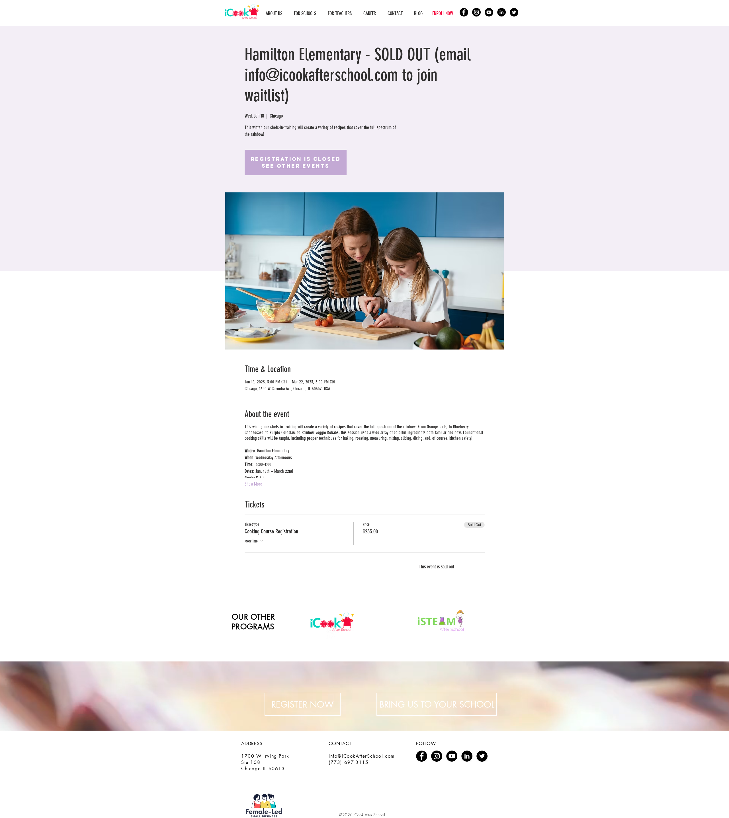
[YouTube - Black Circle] (489, 12)
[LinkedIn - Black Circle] (501, 12)
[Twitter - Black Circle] (514, 12)
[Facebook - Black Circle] (464, 12)
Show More (253, 484)
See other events (295, 166)
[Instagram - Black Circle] (476, 12)
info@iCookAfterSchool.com (362, 756)
